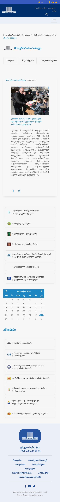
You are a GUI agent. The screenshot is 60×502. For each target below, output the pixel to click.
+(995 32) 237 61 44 (30, 450)
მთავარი (10, 60)
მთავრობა (20, 464)
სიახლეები (30, 469)
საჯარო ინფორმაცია (22, 473)
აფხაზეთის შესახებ (37, 460)
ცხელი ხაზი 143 (30, 447)
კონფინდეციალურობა (30, 477)
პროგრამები (38, 464)
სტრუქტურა (28, 60)
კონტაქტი (43, 473)
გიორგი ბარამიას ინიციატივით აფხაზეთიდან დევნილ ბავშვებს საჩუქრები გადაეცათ (26, 122)
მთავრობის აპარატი (16, 80)
